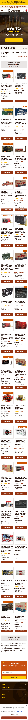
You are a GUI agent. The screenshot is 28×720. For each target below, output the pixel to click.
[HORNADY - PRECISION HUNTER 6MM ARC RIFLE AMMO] (21, 76)
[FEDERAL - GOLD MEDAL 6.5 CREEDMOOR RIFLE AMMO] (7, 607)
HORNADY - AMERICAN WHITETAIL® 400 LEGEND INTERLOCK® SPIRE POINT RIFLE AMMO (7, 549)
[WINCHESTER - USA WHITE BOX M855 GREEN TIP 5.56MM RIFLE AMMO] (21, 432)
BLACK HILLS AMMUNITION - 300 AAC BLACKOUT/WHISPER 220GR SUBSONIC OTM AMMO (7, 336)
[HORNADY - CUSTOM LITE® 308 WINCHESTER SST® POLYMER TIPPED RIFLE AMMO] (7, 468)
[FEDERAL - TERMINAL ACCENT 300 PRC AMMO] (7, 573)
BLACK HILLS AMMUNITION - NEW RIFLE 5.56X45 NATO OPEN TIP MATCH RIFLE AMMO (6, 86)
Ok (14, 717)
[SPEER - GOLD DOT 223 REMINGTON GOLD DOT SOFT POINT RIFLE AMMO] (7, 362)
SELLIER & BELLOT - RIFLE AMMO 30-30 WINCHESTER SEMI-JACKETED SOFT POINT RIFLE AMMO (6, 122)
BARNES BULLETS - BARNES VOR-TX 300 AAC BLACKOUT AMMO (20, 158)
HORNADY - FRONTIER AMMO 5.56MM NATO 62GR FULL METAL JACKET (20, 266)
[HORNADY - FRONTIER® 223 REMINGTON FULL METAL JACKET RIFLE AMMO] (21, 183)
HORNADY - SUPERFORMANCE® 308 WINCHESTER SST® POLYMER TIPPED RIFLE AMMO (20, 335)
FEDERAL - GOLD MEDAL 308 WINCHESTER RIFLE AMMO (6, 159)
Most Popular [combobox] (21, 56)
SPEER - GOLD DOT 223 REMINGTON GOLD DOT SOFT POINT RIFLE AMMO (7, 372)
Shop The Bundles (14, 40)
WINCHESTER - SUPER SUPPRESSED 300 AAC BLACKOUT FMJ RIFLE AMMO (20, 302)
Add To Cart (7, 101)
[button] (2, 11)
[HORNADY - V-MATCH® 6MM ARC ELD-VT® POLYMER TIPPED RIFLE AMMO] (21, 573)
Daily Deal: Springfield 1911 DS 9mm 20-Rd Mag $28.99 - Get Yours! (14, 7)
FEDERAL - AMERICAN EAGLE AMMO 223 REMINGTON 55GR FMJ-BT (7, 408)
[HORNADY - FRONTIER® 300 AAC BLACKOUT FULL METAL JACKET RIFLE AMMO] (21, 362)
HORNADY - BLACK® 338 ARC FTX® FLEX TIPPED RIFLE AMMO (20, 513)
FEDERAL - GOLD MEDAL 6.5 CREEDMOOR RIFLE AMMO (6, 617)
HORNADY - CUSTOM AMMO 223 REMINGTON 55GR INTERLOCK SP (20, 408)
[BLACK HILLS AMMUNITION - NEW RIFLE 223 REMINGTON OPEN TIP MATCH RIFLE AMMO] (21, 468)
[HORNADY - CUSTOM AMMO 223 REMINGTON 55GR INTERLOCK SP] (21, 398)
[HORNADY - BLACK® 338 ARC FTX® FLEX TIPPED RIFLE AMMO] (21, 504)
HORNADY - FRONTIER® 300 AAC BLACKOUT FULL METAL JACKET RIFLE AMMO (20, 373)
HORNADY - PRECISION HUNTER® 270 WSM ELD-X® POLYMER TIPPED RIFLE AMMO (7, 302)
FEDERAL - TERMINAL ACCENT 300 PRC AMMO (7, 582)
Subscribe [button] (14, 677)
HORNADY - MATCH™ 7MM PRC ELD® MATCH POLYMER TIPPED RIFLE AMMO (21, 548)
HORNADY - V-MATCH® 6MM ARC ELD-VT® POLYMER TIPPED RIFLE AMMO (21, 582)
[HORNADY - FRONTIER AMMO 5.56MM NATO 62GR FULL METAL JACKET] (21, 256)
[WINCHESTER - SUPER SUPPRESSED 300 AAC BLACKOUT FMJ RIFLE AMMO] (21, 292)
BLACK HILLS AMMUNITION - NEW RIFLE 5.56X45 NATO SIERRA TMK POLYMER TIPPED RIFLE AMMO (7, 231)
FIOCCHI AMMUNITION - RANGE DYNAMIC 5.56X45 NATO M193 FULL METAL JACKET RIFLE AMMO (20, 122)
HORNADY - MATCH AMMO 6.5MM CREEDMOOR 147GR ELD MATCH (6, 442)
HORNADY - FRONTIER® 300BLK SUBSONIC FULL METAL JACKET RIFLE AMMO (20, 617)
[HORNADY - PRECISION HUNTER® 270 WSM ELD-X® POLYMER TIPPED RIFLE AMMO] (7, 292)
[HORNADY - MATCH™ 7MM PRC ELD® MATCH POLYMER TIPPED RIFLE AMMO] (21, 538)
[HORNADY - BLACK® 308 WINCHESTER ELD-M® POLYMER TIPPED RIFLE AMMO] (21, 220)
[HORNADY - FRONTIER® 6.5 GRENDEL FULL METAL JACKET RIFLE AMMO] (7, 183)
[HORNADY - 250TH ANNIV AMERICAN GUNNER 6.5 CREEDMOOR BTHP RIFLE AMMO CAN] (7, 504)
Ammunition (4, 651)
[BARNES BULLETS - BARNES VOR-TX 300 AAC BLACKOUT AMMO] (21, 149)
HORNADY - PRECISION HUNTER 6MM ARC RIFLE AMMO (21, 85)
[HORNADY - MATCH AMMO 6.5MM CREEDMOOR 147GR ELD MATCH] (7, 432)
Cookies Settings (14, 714)
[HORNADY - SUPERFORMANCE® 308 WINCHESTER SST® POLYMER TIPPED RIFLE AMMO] (21, 325)
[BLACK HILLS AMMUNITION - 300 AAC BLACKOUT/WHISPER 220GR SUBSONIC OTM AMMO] (7, 325)
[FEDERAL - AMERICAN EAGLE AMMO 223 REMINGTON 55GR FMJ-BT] (7, 398)
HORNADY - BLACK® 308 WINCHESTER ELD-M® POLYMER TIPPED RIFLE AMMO (20, 230)
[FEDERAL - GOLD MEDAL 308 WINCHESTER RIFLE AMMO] (7, 149)
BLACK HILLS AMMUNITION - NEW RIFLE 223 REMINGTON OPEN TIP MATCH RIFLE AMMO (21, 478)
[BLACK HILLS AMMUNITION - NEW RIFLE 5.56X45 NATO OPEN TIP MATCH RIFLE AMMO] (7, 76)
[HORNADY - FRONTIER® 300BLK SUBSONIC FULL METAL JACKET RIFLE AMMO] (21, 607)
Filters (5, 56)
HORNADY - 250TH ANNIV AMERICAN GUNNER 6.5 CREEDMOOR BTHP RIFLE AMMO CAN (6, 514)
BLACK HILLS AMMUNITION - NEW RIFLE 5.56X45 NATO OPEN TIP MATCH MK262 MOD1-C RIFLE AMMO (7, 267)
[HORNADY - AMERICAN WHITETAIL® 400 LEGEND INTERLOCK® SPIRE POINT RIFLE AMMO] (7, 538)
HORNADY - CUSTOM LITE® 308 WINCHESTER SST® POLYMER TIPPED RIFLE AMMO (6, 478)
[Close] (26, 705)
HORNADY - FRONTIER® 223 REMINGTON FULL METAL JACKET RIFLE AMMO (20, 194)
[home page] (14, 10)
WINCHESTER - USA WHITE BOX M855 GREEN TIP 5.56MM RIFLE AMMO (20, 442)
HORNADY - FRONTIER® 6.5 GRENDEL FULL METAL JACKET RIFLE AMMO (7, 193)
